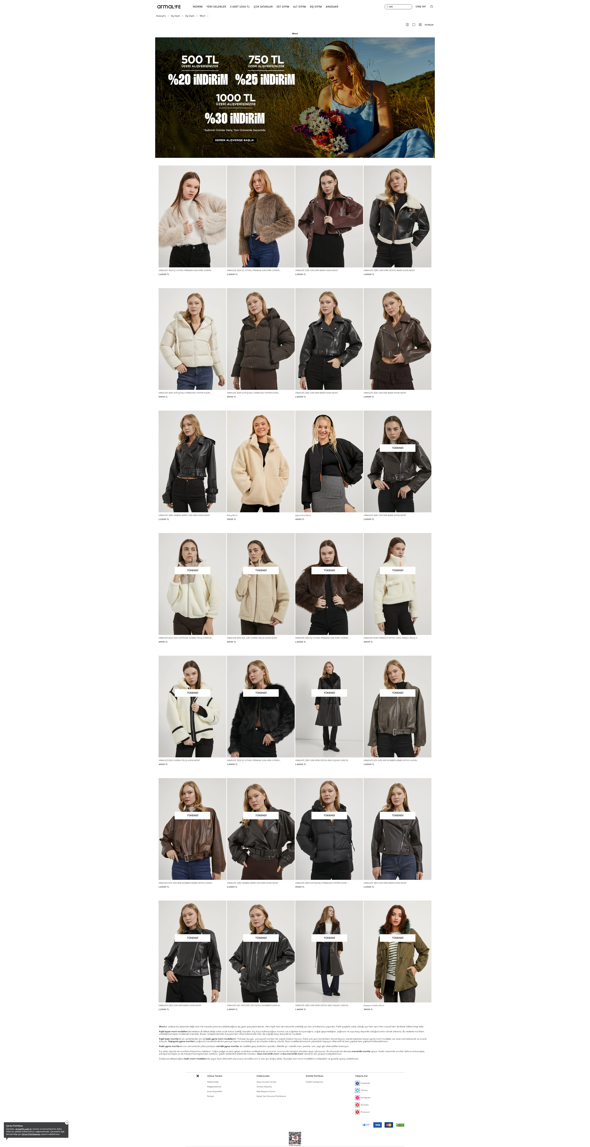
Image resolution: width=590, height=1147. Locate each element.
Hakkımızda (212, 1082)
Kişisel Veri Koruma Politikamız (271, 1096)
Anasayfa (161, 16)
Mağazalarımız (214, 1086)
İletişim (210, 1096)
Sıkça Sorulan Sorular (266, 1082)
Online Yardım (214, 1076)
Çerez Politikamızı (31, 1134)
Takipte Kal (361, 1076)
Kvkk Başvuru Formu (266, 1091)
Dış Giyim (175, 16)
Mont (202, 16)
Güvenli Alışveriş (264, 1086)
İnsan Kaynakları (214, 1091)
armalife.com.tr (23, 1129)
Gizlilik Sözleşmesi (314, 1082)
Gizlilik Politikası (314, 1076)
